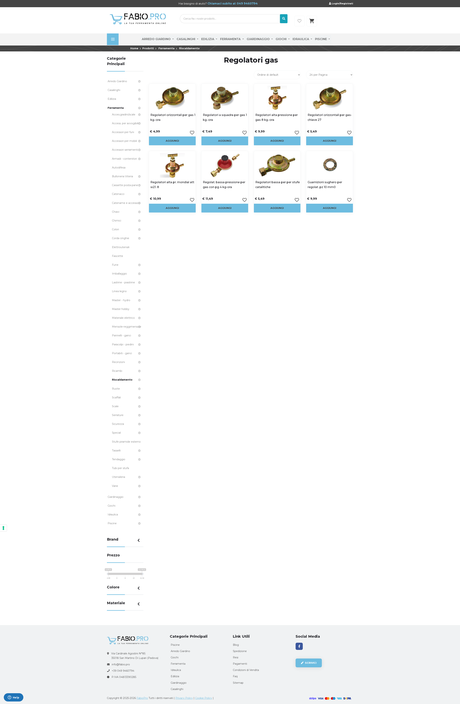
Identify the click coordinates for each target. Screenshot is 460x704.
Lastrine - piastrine (123, 282)
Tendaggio (118, 459)
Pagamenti (240, 663)
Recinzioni (118, 362)
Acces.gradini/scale (123, 114)
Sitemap (238, 682)
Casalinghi (186, 39)
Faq (235, 676)
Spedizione (240, 651)
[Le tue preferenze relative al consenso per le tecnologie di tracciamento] (3, 528)
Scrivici (310, 662)
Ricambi (117, 370)
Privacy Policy (184, 698)
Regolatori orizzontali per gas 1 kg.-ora (172, 117)
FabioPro (142, 698)
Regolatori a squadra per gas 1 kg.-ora (225, 117)
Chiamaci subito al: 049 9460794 (232, 3)
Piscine (321, 39)
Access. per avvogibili (125, 123)
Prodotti (148, 48)
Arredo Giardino (157, 39)
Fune (115, 264)
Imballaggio (119, 273)
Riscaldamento (189, 48)
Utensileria (118, 477)
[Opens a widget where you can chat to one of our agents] (13, 697)
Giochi (282, 39)
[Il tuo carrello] (312, 21)
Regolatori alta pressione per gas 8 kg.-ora (276, 117)
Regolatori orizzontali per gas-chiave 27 (330, 117)
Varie (115, 486)
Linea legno (119, 291)
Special (116, 432)
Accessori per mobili (124, 141)
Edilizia (208, 39)
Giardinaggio (259, 39)
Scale (115, 406)
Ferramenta (231, 39)
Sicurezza (118, 424)
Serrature (117, 415)
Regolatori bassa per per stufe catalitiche (277, 184)
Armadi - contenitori (124, 158)
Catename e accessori (126, 203)
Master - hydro (121, 300)
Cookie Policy (203, 698)
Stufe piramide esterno (126, 441)
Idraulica (301, 39)
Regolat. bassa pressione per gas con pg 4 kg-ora (224, 184)
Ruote (116, 388)
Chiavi (115, 211)
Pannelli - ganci (121, 335)
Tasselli (116, 450)
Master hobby (120, 309)
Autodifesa (118, 167)
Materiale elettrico (123, 317)
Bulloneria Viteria (122, 176)
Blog (236, 644)
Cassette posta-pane (125, 185)
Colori (115, 229)
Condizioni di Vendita (246, 670)
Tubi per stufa (120, 468)
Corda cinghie (120, 238)
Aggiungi (172, 140)
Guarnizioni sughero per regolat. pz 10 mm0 (325, 184)
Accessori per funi (123, 132)
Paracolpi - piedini (123, 344)
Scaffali (116, 397)
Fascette (117, 256)
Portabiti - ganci (122, 353)
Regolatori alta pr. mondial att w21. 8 (172, 184)
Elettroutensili (120, 247)
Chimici (116, 220)
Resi (235, 657)
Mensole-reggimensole (126, 326)
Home (134, 48)
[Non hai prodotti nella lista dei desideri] (299, 21)
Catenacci (118, 194)
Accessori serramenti (125, 149)
